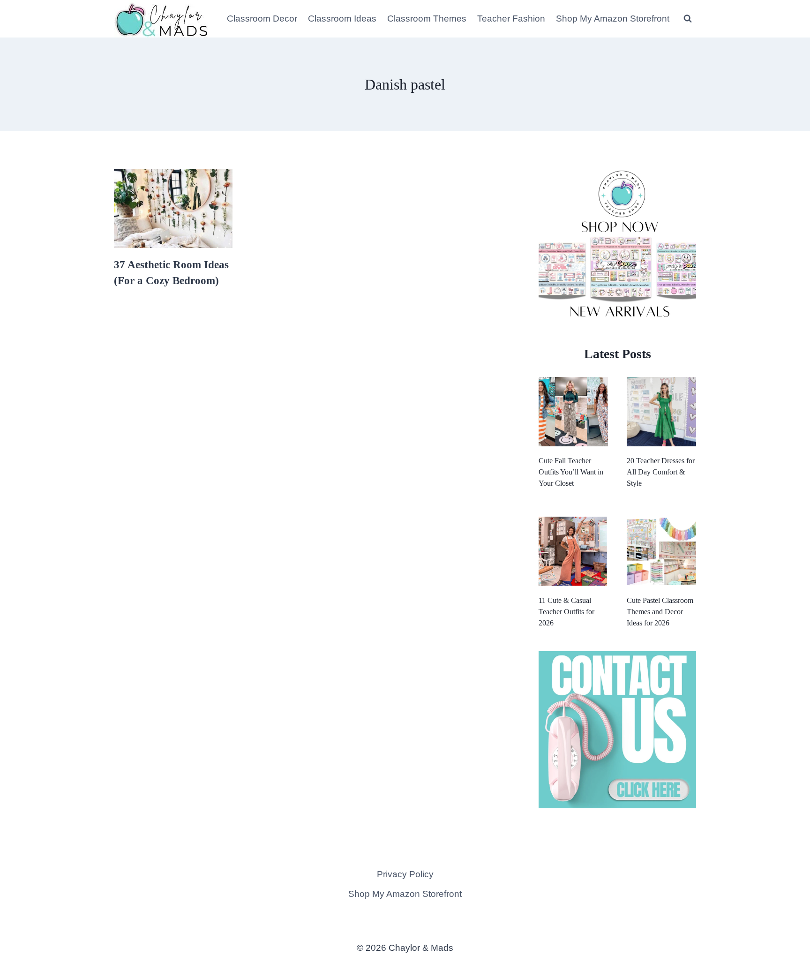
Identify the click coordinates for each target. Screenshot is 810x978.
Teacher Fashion (511, 18)
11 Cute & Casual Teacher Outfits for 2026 (566, 611)
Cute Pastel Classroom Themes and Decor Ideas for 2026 (660, 611)
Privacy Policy (405, 874)
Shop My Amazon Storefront (612, 18)
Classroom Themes (426, 18)
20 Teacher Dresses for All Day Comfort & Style (661, 472)
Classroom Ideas (342, 18)
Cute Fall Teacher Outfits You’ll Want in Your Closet (571, 472)
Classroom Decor (262, 18)
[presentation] (173, 208)
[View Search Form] (687, 18)
